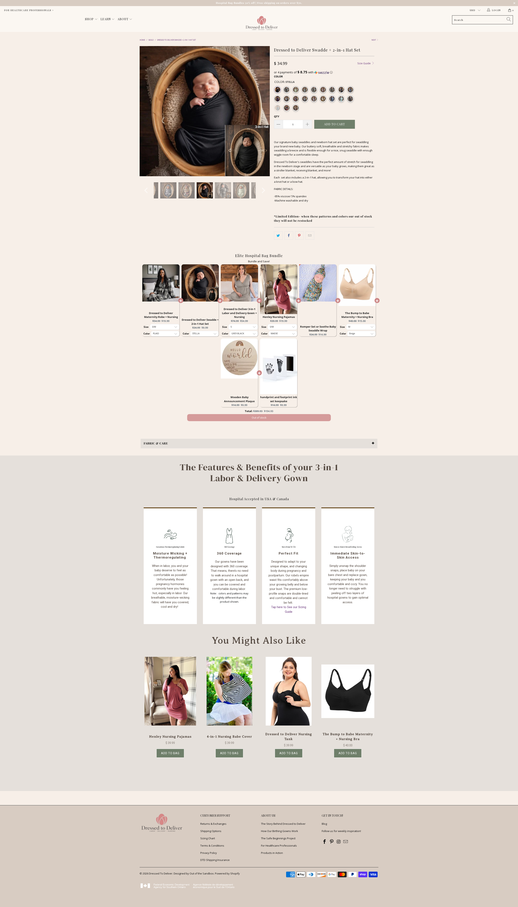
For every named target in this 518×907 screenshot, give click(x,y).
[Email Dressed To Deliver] (346, 841)
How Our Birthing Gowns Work (279, 831)
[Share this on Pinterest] (299, 235)
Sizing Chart (207, 838)
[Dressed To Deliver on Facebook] (325, 841)
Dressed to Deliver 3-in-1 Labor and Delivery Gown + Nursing (239, 313)
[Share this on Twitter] (278, 235)
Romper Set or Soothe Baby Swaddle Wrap (318, 328)
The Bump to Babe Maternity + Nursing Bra (357, 315)
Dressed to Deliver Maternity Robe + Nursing (161, 315)
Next (374, 40)
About (123, 19)
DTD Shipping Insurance (215, 860)
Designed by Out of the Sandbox (194, 873)
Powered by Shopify (227, 873)
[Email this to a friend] (310, 235)
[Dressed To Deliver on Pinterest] (332, 841)
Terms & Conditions (212, 845)
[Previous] (146, 111)
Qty (276, 116)
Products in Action (272, 853)
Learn (106, 19)
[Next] (263, 111)
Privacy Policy (208, 853)
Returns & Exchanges (213, 824)
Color (278, 76)
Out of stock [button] (259, 417)
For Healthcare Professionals (279, 845)
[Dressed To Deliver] (261, 23)
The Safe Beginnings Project (278, 838)
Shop (89, 19)
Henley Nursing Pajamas (279, 317)
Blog (324, 824)
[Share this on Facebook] (288, 235)
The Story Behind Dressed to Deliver (283, 824)
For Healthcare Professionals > (29, 10)
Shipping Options (210, 831)
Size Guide (364, 63)
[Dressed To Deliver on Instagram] (339, 841)
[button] (324, 72)
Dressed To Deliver (160, 873)
